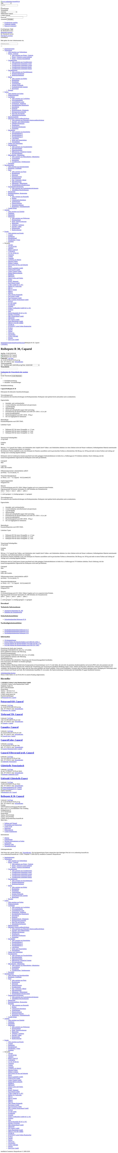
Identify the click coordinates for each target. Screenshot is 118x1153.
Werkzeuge (11, 216)
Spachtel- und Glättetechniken (20, 122)
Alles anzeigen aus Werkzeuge (21, 218)
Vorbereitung (8, 50)
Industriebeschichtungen (19, 115)
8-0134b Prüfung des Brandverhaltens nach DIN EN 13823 (21, 645)
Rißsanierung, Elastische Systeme (21, 152)
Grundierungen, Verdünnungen (21, 162)
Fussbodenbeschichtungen (15, 186)
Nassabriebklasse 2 (17, 135)
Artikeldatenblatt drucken (8, 673)
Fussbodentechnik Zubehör (20, 87)
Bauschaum (15, 88)
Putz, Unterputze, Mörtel (19, 180)
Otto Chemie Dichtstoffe (15, 294)
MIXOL (10, 293)
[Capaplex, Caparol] (7, 723)
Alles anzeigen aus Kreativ (16, 233)
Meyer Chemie (12, 289)
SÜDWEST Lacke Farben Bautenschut (19, 326)
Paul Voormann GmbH (15, 298)
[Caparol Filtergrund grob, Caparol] (11, 749)
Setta (9, 311)
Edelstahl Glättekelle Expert (14, 778)
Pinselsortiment (16, 220)
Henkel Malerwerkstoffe (15, 273)
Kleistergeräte (16, 228)
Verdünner (11, 213)
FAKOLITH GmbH (14, 270)
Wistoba (10, 338)
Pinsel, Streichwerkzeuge (19, 221)
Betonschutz (11, 191)
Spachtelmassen (12, 70)
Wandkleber (15, 82)
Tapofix (10, 329)
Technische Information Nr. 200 (13, 610)
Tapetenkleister (16, 83)
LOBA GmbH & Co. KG (15, 285)
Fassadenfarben (12, 145)
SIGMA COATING (14, 314)
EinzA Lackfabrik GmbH (15, 268)
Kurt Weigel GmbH (14, 283)
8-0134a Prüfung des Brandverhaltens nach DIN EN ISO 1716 (22, 643)
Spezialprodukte (9, 165)
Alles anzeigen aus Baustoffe (20, 196)
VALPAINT (11, 334)
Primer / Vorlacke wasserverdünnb (22, 57)
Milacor (10, 291)
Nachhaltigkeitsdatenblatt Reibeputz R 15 (16, 630)
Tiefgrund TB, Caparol (12, 714)
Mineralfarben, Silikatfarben (16, 155)
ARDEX (10, 248)
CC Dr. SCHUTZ (13, 253)
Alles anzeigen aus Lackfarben (21, 98)
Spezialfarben (16, 142)
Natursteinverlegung (18, 205)
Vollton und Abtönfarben (15, 143)
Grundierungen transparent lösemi (22, 67)
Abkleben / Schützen (18, 225)
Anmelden (10, 19)
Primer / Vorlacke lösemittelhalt (21, 58)
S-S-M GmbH (12, 303)
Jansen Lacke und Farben (15, 278)
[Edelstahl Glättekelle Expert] (9, 774)
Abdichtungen (16, 201)
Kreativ (6, 231)
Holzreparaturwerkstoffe (19, 112)
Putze (9, 170)
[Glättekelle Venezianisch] (9, 761)
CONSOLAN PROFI (14, 260)
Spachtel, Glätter (16, 226)
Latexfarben (15, 138)
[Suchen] (1, 7)
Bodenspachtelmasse (18, 75)
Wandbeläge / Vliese (14, 240)
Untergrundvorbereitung (19, 200)
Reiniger (10, 90)
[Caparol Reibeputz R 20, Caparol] (11, 787)
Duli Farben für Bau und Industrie (18, 265)
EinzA (10, 266)
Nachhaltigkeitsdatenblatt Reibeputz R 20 (16, 631)
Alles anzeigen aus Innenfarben (21, 132)
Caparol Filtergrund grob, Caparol (17, 753)
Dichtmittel (11, 215)
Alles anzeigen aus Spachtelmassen (22, 72)
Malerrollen (15, 223)
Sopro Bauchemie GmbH (15, 321)
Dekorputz (15, 175)
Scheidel (10, 306)
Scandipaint (11, 304)
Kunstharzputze (16, 178)
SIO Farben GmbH (13, 319)
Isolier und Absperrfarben (19, 140)
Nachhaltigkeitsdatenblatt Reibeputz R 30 (16, 633)
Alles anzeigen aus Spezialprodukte (18, 166)
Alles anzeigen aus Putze (19, 171)
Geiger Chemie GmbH (14, 271)
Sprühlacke (11, 236)
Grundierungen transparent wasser (22, 63)
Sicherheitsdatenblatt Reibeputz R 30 (15, 619)
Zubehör (6, 210)
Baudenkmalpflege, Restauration (17, 193)
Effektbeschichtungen (18, 123)
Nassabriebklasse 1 (17, 133)
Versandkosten (19, 362)
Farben (6, 92)
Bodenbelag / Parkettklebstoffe (21, 206)
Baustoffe (11, 195)
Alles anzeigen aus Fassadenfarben (22, 147)
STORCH (11, 324)
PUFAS (10, 301)
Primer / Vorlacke (13, 53)
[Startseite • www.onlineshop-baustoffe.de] (10, 1)
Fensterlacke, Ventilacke (19, 103)
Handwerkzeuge (16, 230)
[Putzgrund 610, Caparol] (8, 697)
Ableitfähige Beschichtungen (20, 190)
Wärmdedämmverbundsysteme (21, 185)
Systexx (10, 328)
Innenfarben (11, 130)
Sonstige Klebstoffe (17, 85)
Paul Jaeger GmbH (13, 296)
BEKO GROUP (13, 250)
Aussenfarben (16, 158)
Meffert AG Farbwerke (15, 286)
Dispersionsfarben (17, 150)
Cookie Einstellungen (10, 831)
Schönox (10, 309)
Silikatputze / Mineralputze (19, 183)
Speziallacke (15, 107)
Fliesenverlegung (17, 203)
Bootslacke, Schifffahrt (14, 168)
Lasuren (10, 235)
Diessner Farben (13, 261)
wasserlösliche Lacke (18, 102)
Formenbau (15, 128)
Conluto (10, 256)
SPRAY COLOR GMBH (15, 323)
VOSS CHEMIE (13, 336)
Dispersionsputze (17, 176)
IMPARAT (11, 276)
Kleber (10, 77)
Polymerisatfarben (17, 153)
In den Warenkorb (16, 376)
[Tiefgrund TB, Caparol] (8, 710)
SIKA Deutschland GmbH (16, 316)
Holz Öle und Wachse (18, 113)
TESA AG (11, 333)
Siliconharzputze (16, 181)
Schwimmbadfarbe (17, 100)
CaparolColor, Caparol (12, 740)
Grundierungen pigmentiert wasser (22, 65)
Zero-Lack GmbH (13, 339)
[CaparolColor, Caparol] (8, 736)
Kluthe (10, 280)
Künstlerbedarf (12, 238)
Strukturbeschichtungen (19, 127)
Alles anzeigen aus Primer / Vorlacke (22, 55)
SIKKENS (11, 318)
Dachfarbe (11, 163)
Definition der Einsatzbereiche (13, 612)
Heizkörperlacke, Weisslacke (20, 110)
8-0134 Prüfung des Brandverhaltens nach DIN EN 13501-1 (22, 642)
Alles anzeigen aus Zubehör (16, 211)
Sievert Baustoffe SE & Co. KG (17, 313)
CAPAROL (11, 251)
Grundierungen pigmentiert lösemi (22, 68)
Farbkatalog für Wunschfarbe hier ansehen (14, 372)
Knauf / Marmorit (13, 281)
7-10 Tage (10, 358)
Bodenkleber (15, 80)
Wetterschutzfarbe (13, 95)
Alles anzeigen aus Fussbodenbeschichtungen (25, 188)
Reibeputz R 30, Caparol (12, 796)
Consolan (11, 258)
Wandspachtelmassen (18, 73)
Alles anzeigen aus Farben (15, 93)
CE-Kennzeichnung (10, 640)
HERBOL (11, 275)
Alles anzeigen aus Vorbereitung (17, 52)
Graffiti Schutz (12, 208)
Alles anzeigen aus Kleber (19, 78)
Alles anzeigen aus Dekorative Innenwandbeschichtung (28, 120)
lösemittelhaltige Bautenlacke (20, 105)
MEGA (10, 288)
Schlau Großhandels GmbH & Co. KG (19, 308)
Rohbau (14, 198)
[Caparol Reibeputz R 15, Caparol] (11, 789)
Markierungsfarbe (13, 117)
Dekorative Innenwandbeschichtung (18, 118)
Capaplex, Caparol (10, 727)
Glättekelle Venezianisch (12, 765)
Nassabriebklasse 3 (17, 137)
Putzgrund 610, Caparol (12, 701)
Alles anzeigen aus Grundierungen (22, 62)
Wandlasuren (15, 125)
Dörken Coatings (13, 263)
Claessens (11, 255)
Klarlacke (14, 108)
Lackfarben (11, 97)
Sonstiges (11, 241)
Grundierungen (12, 60)
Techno (10, 331)
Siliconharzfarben (17, 148)
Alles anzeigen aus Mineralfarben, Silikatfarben (25, 157)
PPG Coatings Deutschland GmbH (18, 299)
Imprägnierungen (9, 48)
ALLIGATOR (12, 246)
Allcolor (10, 245)
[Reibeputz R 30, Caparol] (9, 792)
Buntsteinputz (16, 173)
